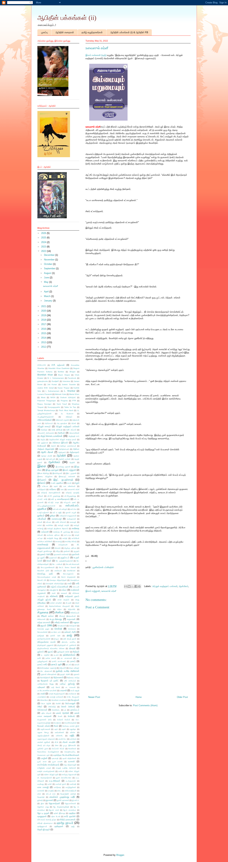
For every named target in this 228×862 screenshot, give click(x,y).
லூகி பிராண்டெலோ (63, 778)
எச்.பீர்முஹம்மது (70, 496)
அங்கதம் (69, 417)
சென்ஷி (58, 628)
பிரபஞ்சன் (75, 700)
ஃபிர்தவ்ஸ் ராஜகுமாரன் (68, 516)
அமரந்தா (44, 430)
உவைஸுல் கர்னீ (108, 591)
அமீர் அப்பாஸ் (71, 430)
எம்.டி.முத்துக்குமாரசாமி (46, 506)
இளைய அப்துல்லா (45, 476)
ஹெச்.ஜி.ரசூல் (43, 829)
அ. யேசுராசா (67, 414)
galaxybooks (42, 381)
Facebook (72, 378)
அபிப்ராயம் (49, 423)
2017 (44, 324)
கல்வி (39, 525)
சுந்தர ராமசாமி (43, 622)
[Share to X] (132, 586)
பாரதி (42, 693)
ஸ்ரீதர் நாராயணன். (68, 819)
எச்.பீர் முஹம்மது (53, 496)
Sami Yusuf (62, 404)
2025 (44, 237)
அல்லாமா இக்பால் (60, 442)
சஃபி (69, 583)
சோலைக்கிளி (42, 632)
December (49, 255)
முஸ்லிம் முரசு (42, 749)
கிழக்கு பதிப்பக (70, 548)
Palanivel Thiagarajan (46, 401)
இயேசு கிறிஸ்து (43, 473)
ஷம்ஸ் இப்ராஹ (59, 813)
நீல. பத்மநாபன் (46, 671)
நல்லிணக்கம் (69, 654)
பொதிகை (57, 723)
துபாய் (50, 651)
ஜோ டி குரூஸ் (43, 813)
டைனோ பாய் (56, 632)
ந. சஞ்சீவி (45, 655)
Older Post (182, 697)
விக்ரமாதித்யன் (70, 791)
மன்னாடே (59, 736)
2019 (44, 315)
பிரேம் (39, 706)
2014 (44, 337)
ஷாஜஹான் (42, 816)
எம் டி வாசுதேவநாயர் (60, 499)
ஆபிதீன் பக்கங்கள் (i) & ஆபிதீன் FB (129, 32)
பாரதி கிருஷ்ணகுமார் (57, 694)
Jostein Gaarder (69, 384)
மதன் (64, 729)
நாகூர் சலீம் (42, 664)
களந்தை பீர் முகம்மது (61, 532)
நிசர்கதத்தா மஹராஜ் (48, 668)
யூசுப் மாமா (42, 762)
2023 (44, 246)
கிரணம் (58, 548)
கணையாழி (57, 519)
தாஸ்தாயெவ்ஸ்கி (43, 639)
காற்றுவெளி (63, 545)
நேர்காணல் (58, 677)
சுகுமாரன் (71, 619)
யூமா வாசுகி (57, 762)
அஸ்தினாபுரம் (64, 449)
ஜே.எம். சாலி (54, 810)
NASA (52, 397)
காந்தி (65, 538)
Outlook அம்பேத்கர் (68, 397)
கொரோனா (71, 571)
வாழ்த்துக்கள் (71, 787)
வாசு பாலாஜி (43, 787)
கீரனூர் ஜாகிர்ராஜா (44, 551)
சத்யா (64, 590)
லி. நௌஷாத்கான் (44, 778)
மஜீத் (72, 735)
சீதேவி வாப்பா (47, 616)
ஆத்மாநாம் (74, 452)
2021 (44, 306)
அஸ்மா (76, 449)
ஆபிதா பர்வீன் (46, 456)
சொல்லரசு (72, 629)
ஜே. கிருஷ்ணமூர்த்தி (61, 807)
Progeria (64, 401)
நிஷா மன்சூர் (74, 668)
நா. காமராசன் (66, 658)
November (49, 259)
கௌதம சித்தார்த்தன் (58, 580)
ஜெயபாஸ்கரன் (70, 803)
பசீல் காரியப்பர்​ (70, 681)
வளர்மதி (73, 784)
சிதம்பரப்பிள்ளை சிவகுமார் (59, 606)
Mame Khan (74, 394)
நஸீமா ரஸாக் (51, 658)
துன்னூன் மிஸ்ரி (63, 652)
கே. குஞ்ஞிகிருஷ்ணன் (64, 561)
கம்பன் (39, 522)
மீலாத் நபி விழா (43, 745)
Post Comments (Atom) (145, 705)
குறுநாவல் (53, 558)
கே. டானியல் (57, 564)
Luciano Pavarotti (44, 394)
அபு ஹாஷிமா (62, 423)
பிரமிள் (58, 703)
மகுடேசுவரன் (45, 729)
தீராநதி (72, 648)
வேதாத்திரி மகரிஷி (68, 794)
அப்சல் (73, 423)
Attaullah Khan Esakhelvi (59, 368)
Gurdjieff (55, 381)
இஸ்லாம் (41, 483)
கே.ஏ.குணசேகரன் (48, 567)
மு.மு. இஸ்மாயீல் (69, 745)
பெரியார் (71, 716)
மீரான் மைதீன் (69, 742)
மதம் (56, 729)
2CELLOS (41, 365)
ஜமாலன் (49, 800)
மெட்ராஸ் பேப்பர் (58, 749)
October (48, 264)
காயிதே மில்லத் (71, 541)
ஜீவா (42, 803)
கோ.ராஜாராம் (68, 574)
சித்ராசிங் (71, 609)
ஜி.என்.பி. (75, 800)
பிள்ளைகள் (42, 710)
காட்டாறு (67, 535)
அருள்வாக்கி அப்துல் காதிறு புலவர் (62, 440)
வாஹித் (51, 791)
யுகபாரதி (55, 758)
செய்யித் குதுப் (43, 629)
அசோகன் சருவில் (62, 420)
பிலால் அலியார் (68, 706)
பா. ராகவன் (70, 687)
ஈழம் (77, 483)
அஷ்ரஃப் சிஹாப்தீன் (46, 449)
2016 (44, 329)
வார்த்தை (57, 787)
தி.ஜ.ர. (56, 639)
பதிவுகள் (41, 687)
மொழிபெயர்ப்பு (69, 752)
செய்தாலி (73, 626)
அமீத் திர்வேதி (56, 430)
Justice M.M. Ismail (45, 388)
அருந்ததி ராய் (73, 436)
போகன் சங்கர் (43, 726)
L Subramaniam (52, 391)
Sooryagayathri (54, 407)
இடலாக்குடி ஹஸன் (63, 467)
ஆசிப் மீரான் (47, 452)
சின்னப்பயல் (74, 613)
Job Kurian (52, 384)
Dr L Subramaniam (55, 378)
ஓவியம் (40, 515)
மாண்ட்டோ (62, 739)
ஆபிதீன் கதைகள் (64, 32)
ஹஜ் (72, 826)
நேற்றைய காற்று (73, 678)
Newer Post (94, 697)
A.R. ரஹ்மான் (58, 365)
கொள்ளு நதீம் (45, 573)
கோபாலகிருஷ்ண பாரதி (46, 577)
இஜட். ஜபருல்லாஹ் (63, 479)
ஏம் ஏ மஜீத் (57, 513)
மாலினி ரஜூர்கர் (43, 742)
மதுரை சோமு (43, 732)
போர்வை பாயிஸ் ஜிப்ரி (71, 726)
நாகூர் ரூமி (56, 664)
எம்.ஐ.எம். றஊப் (70, 502)
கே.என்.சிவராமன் (72, 564)
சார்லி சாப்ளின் (56, 603)
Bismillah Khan (45, 375)
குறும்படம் (65, 557)
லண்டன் (61, 771)
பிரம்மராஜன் (70, 703)
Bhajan (73, 372)
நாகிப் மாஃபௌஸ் (59, 661)
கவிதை (75, 528)
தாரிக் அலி (55, 636)
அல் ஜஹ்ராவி (42, 443)
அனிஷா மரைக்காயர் (68, 446)
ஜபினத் (40, 800)
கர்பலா (48, 522)
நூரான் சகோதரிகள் (49, 674)
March (47, 296)
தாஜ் (69, 635)
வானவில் (40, 791)
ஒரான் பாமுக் (71, 513)
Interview (66, 381)
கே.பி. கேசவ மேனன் (67, 567)
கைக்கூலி (58, 571)
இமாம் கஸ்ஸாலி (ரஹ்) (96, 55)
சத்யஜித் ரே (54, 590)
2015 (44, 333)
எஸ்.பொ (73, 509)
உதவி (56, 486)
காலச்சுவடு (42, 544)
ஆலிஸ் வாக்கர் (65, 459)
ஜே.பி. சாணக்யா (69, 810)
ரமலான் (71, 761)
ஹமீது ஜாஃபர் (65, 822)
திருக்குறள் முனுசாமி (45, 645)
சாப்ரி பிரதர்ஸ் (63, 600)
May (46, 282)
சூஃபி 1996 (46, 625)
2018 (44, 319)
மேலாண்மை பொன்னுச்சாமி (48, 752)
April (46, 291)
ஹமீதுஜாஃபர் (42, 826)
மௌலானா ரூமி (43, 755)
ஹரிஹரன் (59, 826)
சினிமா (59, 612)
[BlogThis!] (129, 586)
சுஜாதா (76, 622)
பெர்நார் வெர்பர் (63, 720)
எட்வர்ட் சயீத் (42, 499)
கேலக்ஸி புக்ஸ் (43, 571)
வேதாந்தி (41, 797)
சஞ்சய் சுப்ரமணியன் (60, 586)
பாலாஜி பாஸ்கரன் (56, 697)
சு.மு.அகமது (56, 619)
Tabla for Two (70, 407)
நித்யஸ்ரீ (62, 668)
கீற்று (58, 551)
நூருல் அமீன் (65, 674)
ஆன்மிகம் (183, 586)
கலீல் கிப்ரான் (60, 522)
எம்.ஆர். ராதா (53, 502)
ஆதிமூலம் (62, 452)
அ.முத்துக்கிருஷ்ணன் (45, 417)
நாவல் (77, 665)
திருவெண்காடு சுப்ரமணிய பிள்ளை (50, 648)
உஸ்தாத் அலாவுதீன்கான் (50, 493)
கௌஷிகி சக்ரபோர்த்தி (55, 584)
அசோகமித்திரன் (44, 420)
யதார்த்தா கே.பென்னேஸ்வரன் (66, 755)
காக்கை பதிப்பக (53, 535)
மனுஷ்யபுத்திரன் (43, 736)
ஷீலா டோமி (55, 816)
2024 (44, 242)
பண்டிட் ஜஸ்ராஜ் (67, 684)
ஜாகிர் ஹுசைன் (63, 800)
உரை (62, 489)
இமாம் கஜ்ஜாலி (93, 591)
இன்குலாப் (41, 480)
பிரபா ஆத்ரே (46, 703)
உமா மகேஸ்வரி (69, 486)
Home (139, 697)
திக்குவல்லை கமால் (46, 642)
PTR (74, 401)
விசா (39, 794)
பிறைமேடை (56, 710)
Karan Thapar (63, 388)
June (47, 277)
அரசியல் (61, 433)
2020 (44, 310)
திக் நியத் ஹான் (69, 639)
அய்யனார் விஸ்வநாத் (45, 433)
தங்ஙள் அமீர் (70, 632)
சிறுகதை (42, 612)
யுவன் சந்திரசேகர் (69, 758)
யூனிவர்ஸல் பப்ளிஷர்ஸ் (103, 567)
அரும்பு (42, 440)
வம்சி (50, 784)
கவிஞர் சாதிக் (63, 525)
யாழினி (44, 758)
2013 (44, 342)
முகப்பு (44, 32)
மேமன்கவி (72, 749)
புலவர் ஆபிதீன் (62, 713)
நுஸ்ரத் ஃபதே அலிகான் (67, 671)
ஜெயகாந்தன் (54, 803)
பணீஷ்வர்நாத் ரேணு (45, 684)
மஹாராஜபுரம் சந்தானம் (46, 739)
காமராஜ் (59, 541)
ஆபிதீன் (61, 455)
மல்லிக (72, 732)
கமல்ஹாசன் (71, 519)
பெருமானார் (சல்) (44, 720)
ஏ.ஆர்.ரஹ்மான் (43, 513)
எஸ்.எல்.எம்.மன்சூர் (60, 509)
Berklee (61, 372)
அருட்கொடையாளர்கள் (51, 436)
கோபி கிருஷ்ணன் (68, 577)
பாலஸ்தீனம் (41, 697)
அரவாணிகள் (74, 433)
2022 (44, 251)
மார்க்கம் (73, 739)
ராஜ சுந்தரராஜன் (70, 765)
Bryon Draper (64, 375)
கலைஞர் (73, 522)
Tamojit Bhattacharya (46, 410)
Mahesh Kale (60, 394)
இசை (41, 466)
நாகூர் (73, 661)
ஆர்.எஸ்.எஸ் (50, 459)
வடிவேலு (40, 784)
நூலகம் (76, 674)
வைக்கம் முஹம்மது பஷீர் (62, 797)
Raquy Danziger (44, 404)
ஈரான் (69, 483)
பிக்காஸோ (44, 700)
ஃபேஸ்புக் (41, 518)
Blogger (120, 855)
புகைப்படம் (74, 710)
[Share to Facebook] (136, 586)
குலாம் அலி (45, 554)
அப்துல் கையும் (44, 426)
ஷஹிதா (72, 813)
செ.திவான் (62, 626)
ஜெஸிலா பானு (43, 807)
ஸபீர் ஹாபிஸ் (70, 816)
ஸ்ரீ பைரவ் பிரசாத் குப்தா (46, 820)
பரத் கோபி (55, 687)
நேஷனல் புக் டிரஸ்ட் (50, 680)
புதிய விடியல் (46, 713)
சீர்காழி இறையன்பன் (67, 616)
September (50, 268)
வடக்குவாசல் (71, 781)
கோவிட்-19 (41, 580)
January (48, 300)
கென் (48, 561)
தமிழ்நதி (40, 636)
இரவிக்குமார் (57, 473)
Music (43, 397)
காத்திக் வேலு (52, 538)
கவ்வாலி (45, 532)
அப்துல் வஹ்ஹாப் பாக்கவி (164, 586)
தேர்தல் (76, 651)
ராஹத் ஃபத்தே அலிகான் (66, 768)
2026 (44, 233)
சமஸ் (54, 593)
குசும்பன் (67, 551)
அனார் (53, 446)
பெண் (60, 716)
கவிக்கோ (49, 525)
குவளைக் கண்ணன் (61, 554)
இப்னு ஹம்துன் (52, 470)
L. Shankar (69, 391)
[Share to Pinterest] (139, 586)
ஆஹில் (72, 462)
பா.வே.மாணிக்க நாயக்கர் (47, 690)
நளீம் (39, 658)
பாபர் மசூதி (75, 690)
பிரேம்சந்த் (52, 707)
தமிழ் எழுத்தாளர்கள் (92, 32)
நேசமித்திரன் (45, 678)
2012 (44, 346)
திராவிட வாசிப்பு (68, 642)
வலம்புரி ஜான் (61, 784)
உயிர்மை (52, 489)
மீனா (57, 745)
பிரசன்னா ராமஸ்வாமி (59, 700)
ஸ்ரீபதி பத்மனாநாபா (45, 823)
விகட (59, 791)
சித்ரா (59, 609)
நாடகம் (68, 665)
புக (65, 710)
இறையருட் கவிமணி (67, 476)
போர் (56, 726)
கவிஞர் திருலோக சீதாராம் (57, 528)
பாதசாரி (63, 690)
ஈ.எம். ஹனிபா (57, 483)
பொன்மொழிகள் (70, 723)
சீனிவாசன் (41, 619)
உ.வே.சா (45, 486)
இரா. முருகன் (71, 473)
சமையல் (64, 593)
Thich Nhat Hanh (66, 410)
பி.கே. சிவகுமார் (73, 697)
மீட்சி (56, 742)
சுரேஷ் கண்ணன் (62, 622)
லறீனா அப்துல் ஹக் (51, 774)
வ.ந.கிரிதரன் (54, 781)
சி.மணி (68, 603)
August (48, 273)
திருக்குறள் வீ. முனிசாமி (66, 645)
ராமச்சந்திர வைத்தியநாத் (48, 764)
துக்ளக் (40, 651)
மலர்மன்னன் (59, 732)
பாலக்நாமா (72, 694)
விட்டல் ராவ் (51, 794)
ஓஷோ (52, 515)
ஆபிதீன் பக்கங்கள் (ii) (66, 17)
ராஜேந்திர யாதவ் (44, 768)
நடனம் (56, 655)
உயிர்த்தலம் (41, 489)
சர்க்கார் (54, 596)
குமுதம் (76, 551)
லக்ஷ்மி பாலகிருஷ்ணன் (46, 771)
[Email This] (126, 586)
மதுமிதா (73, 729)
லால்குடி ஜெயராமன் (69, 774)
